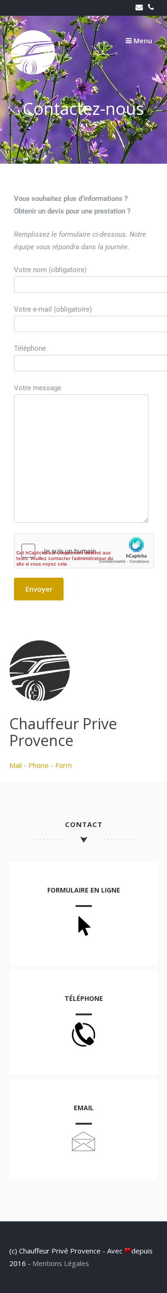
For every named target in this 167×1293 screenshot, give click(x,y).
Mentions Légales (60, 1263)
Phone (38, 765)
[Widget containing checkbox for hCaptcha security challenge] (84, 550)
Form (63, 765)
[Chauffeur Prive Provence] (32, 72)
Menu (142, 40)
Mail (15, 765)
